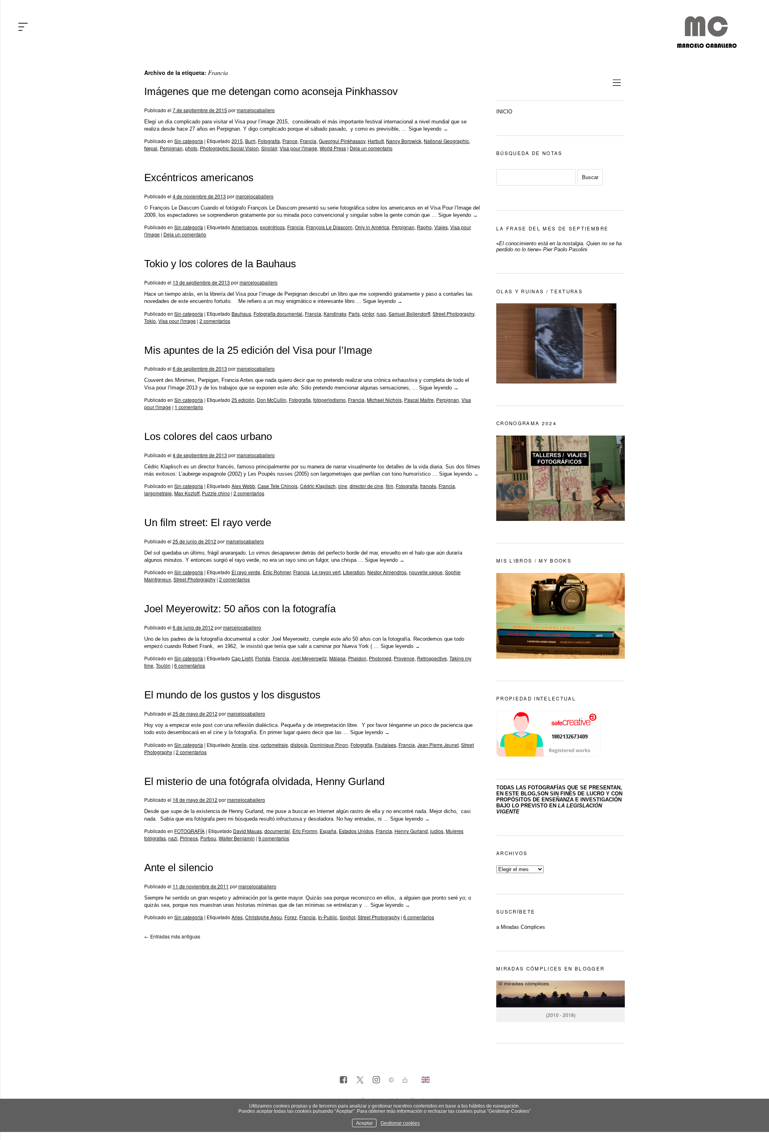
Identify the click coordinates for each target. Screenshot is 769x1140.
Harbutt (376, 140)
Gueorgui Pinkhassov (342, 140)
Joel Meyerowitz (309, 658)
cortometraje (274, 744)
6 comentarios (189, 665)
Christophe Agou (263, 917)
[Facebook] (343, 1080)
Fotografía (269, 140)
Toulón (163, 665)
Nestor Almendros (387, 572)
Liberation (354, 572)
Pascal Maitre (419, 399)
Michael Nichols (384, 399)
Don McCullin (271, 399)
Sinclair (269, 148)
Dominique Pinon (329, 744)
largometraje (158, 493)
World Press (333, 148)
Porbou (208, 838)
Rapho (424, 227)
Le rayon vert (326, 572)
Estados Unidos (356, 830)
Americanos (245, 227)
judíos (436, 830)
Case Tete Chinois (278, 485)
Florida (262, 658)
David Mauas (247, 830)
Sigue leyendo (428, 129)
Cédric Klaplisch (318, 485)
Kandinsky (335, 313)
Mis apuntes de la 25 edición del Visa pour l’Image (258, 350)
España (328, 830)
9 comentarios (273, 838)
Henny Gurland (411, 830)
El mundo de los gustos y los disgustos (232, 695)
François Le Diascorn (329, 227)
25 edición (243, 399)
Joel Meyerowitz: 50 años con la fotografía (240, 609)
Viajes (441, 227)
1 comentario (189, 407)
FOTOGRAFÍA (189, 830)
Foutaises (385, 744)
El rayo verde (246, 572)
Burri (250, 140)
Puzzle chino (216, 493)
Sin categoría (188, 140)
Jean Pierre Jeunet (438, 744)
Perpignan (171, 148)
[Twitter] (360, 1080)
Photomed (380, 658)
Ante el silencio (178, 868)
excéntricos (272, 227)
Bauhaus (241, 313)
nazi (172, 838)
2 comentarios (214, 320)
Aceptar (364, 1123)
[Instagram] (376, 1080)
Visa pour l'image (298, 148)
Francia (308, 140)
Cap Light (242, 658)
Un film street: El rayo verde (207, 523)
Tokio (150, 320)
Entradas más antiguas (172, 936)
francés (428, 485)
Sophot (347, 917)
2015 (237, 140)
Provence (404, 658)
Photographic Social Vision (229, 148)
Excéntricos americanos (199, 178)
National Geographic (446, 140)
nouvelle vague (426, 572)
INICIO (504, 112)
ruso (381, 313)
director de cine (366, 485)
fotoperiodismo (329, 399)
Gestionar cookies (400, 1123)
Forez (290, 917)
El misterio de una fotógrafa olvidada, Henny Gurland (264, 781)
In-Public (327, 917)
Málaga (337, 658)
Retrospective (432, 658)
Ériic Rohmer (277, 572)
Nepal (150, 148)
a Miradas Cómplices (520, 927)
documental (277, 830)
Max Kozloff (186, 493)
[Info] (391, 1081)
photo (191, 148)
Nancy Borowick (403, 140)
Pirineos (189, 838)
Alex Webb (243, 485)
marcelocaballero (256, 110)
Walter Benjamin (237, 838)
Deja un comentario (371, 148)
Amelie (239, 744)
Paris (354, 313)
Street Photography (453, 313)
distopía (299, 744)
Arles (237, 917)
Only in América (372, 227)
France (290, 140)
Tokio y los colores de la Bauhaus (220, 264)
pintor (368, 313)
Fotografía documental (278, 313)
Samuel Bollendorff (409, 313)
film (389, 485)
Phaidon (357, 658)
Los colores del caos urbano (208, 436)
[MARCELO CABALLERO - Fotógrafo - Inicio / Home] (706, 45)
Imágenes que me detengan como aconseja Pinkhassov (271, 91)
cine (342, 485)
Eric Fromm (304, 830)
